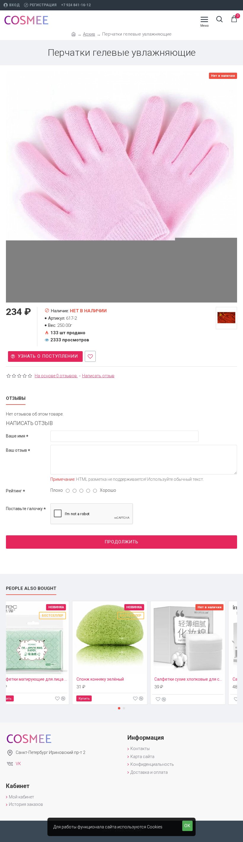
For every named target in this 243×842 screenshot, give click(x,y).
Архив (89, 34)
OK (187, 825)
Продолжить (121, 542)
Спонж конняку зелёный (111, 679)
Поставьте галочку (24, 508)
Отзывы (15, 398)
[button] (119, 708)
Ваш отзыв (16, 450)
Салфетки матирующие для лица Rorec (44, 679)
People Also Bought (31, 588)
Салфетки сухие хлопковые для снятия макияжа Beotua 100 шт (200, 679)
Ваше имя (15, 436)
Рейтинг (14, 490)
